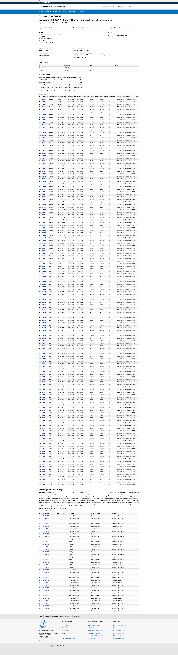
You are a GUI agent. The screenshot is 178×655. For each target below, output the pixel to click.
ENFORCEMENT (56, 11)
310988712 (46, 516)
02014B (44, 323)
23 (39, 572)
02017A (44, 335)
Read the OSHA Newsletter (94, 633)
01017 (43, 145)
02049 (43, 423)
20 (39, 564)
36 (39, 606)
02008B (44, 292)
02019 (43, 343)
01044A (44, 230)
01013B (44, 135)
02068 (43, 472)
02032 (43, 379)
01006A (44, 112)
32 (39, 595)
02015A (44, 325)
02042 (43, 405)
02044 (43, 410)
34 (39, 600)
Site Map (115, 641)
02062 (43, 456)
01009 (43, 122)
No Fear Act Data (66, 635)
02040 (43, 400)
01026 (43, 171)
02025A (44, 358)
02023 (43, 353)
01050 (43, 256)
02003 (43, 266)
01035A (44, 202)
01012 (43, 130)
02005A (44, 274)
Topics (61, 616)
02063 (43, 459)
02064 (43, 461)
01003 (43, 104)
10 (39, 539)
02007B (44, 287)
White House (65, 625)
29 (39, 588)
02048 (43, 420)
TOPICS (63, 11)
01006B (44, 114)
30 (39, 590)
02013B (44, 317)
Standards (47, 616)
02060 (43, 451)
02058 (43, 446)
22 (39, 570)
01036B (44, 209)
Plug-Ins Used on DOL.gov (119, 630)
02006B (44, 281)
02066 (43, 466)
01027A (44, 173)
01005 (43, 109)
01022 (43, 161)
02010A (44, 299)
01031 (43, 191)
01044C (44, 235)
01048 (43, 251)
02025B (44, 361)
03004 (43, 484)
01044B (44, 233)
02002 (43, 263)
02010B (44, 302)
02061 (43, 454)
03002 (43, 479)
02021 (43, 348)
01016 (43, 143)
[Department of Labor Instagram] (57, 646)
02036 (43, 389)
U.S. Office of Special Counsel (68, 638)
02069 (43, 474)
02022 (43, 351)
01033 (43, 197)
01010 (43, 125)
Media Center (68, 616)
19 (39, 562)
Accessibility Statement (118, 633)
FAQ (108, 6)
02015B (44, 328)
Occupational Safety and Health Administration (52, 6)
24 (39, 575)
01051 (43, 258)
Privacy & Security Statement (119, 635)
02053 (43, 433)
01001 (43, 99)
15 (39, 552)
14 (39, 549)
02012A (44, 310)
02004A (44, 269)
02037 (43, 392)
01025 (43, 168)
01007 (43, 117)
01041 (43, 222)
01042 (43, 225)
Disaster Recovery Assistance (68, 627)
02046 (43, 415)
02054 (43, 436)
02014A (44, 320)
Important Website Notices (119, 638)
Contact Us (103, 6)
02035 (43, 387)
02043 (43, 407)
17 (39, 557)
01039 (43, 217)
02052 (43, 430)
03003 (43, 482)
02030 (43, 374)
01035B (44, 204)
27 (39, 582)
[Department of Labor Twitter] (53, 646)
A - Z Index (90, 627)
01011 (43, 127)
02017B (44, 338)
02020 (43, 346)
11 (39, 541)
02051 (43, 428)
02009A (44, 294)
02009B (44, 297)
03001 (43, 477)
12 (39, 544)
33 (39, 598)
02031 (43, 376)
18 (39, 559)
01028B (44, 181)
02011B (44, 307)
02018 (43, 340)
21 (39, 567)
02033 (43, 382)
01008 (43, 119)
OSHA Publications (92, 638)
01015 (43, 140)
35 (39, 603)
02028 (43, 369)
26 (39, 580)
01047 (43, 248)
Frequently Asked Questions (94, 625)
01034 (43, 199)
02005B (44, 276)
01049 (43, 253)
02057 (43, 443)
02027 (43, 366)
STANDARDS (47, 11)
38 (39, 611)
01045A (44, 240)
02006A (44, 279)
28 (39, 585)
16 (39, 554)
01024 (43, 166)
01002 (43, 102)
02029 (43, 371)
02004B (44, 271)
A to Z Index (112, 6)
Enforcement (55, 616)
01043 (43, 227)
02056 (43, 441)
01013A (44, 132)
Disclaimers (115, 627)
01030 (43, 189)
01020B (44, 155)
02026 (43, 364)
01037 (43, 212)
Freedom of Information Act (119, 625)
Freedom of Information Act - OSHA (95, 630)
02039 (43, 397)
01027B (44, 176)
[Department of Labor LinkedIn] (64, 646)
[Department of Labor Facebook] (50, 646)
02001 (43, 261)
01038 (43, 215)
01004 (43, 107)
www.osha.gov (42, 640)
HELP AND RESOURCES (72, 11)
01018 (43, 148)
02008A (44, 289)
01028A (44, 179)
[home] (43, 624)
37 (39, 608)
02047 (43, 418)
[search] (125, 6)
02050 (43, 425)
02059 (43, 448)
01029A (44, 184)
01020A (44, 153)
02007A (44, 284)
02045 (43, 412)
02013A (44, 315)
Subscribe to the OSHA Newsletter (95, 635)
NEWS (81, 11)
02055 (43, 438)
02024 (43, 356)
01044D (44, 238)
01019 (43, 150)
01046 (43, 245)
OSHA (40, 11)
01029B (44, 186)
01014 (43, 137)
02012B (44, 312)
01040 (43, 220)
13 (39, 546)
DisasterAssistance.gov (67, 630)
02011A (44, 305)
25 (39, 577)
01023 (43, 163)
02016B (44, 333)
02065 (43, 464)
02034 (43, 384)
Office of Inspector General (94, 641)
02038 (43, 394)
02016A (44, 330)
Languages (120, 6)
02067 (43, 469)
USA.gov (64, 633)
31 (39, 593)
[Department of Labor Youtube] (60, 646)
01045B (44, 243)
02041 (43, 402)
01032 (43, 194)
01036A (44, 207)
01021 (43, 158)
